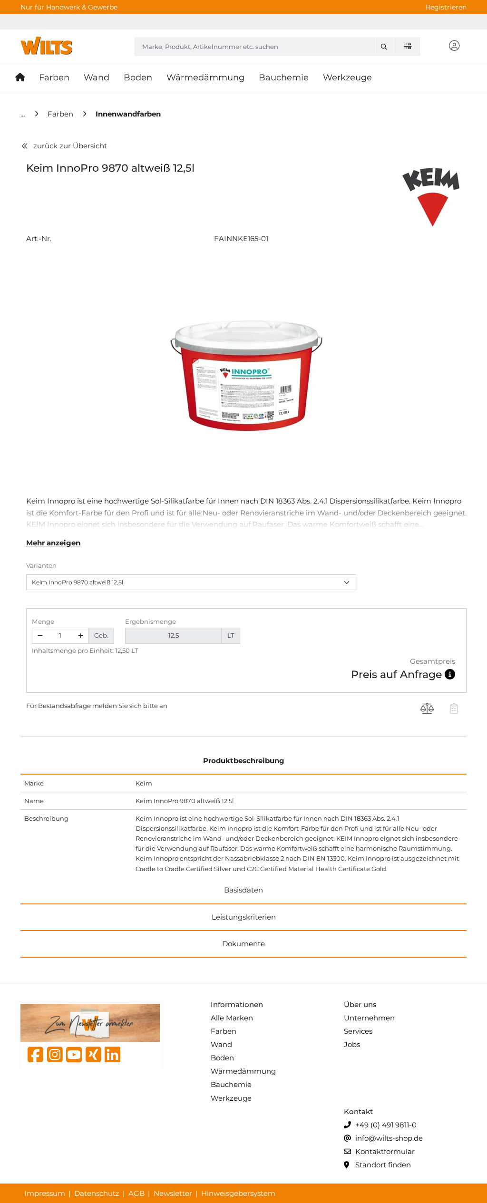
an (163, 705)
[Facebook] (35, 1057)
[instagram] (55, 1057)
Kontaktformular (384, 1151)
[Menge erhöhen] (80, 636)
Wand (221, 1044)
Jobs (352, 1044)
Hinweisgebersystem (238, 1193)
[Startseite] (23, 78)
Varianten (41, 565)
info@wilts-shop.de (388, 1138)
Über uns (360, 1004)
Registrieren (446, 7)
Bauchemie (231, 1084)
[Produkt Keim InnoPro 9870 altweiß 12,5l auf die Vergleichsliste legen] (427, 709)
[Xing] (93, 1057)
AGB (136, 1193)
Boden (222, 1057)
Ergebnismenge (150, 621)
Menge (43, 621)
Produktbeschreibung (243, 760)
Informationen (237, 1004)
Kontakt (358, 1111)
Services (358, 1031)
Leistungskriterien (244, 917)
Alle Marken (232, 1017)
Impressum (44, 1193)
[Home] (23, 113)
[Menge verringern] (40, 636)
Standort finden (382, 1164)
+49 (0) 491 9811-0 (385, 1124)
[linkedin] (112, 1057)
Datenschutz (96, 1193)
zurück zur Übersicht (70, 145)
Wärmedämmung (243, 1071)
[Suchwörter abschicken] (386, 46)
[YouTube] (74, 1057)
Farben (223, 1031)
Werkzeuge (231, 1098)
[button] (455, 46)
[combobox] (277, 47)
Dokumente (243, 943)
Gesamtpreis (432, 661)
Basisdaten (243, 889)
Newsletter (173, 1193)
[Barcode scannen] (407, 46)
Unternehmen (369, 1017)
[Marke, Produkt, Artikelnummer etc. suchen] (386, 46)
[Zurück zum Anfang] (456, 1180)
